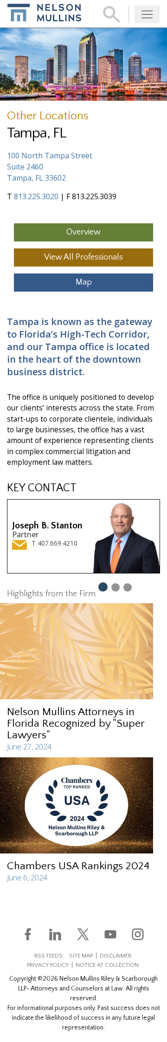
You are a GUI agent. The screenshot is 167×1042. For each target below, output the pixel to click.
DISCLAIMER (115, 955)
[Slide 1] (102, 586)
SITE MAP (81, 955)
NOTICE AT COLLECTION (107, 965)
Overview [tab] (83, 232)
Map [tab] (84, 282)
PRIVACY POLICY (48, 965)
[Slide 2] (115, 587)
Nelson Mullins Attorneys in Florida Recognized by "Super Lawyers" (75, 723)
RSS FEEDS (48, 955)
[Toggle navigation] (147, 14)
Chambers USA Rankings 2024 (78, 866)
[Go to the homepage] (44, 12)
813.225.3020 (36, 196)
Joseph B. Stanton (47, 526)
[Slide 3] (127, 587)
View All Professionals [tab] (83, 257)
